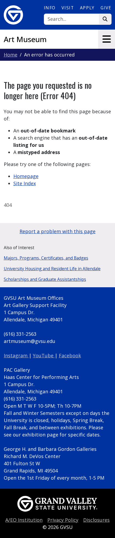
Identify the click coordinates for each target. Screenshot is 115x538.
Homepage (26, 176)
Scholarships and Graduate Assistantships (45, 279)
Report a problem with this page (57, 231)
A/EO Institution (24, 520)
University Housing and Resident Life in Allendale (52, 269)
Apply (87, 8)
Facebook (70, 355)
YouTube (44, 355)
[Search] (105, 19)
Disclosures (96, 520)
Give (106, 8)
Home (10, 54)
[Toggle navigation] (106, 39)
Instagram (16, 355)
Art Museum (25, 39)
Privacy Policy (62, 520)
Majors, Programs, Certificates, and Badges (46, 258)
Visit (68, 8)
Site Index (24, 183)
